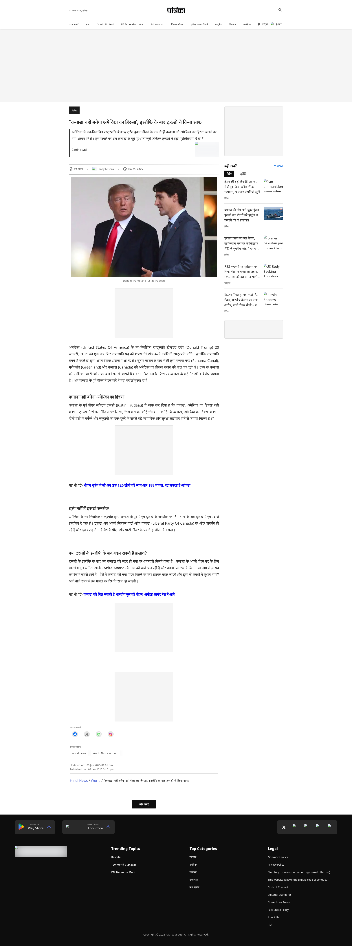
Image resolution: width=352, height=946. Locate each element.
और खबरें (144, 804)
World (95, 780)
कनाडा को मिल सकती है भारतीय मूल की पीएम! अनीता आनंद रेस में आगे (129, 594)
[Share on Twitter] (87, 734)
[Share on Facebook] (75, 734)
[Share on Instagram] (111, 734)
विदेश (74, 110)
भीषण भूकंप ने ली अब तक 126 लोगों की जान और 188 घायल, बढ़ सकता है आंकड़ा (137, 485)
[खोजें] (280, 10)
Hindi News (79, 780)
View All (278, 165)
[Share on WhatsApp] (99, 734)
